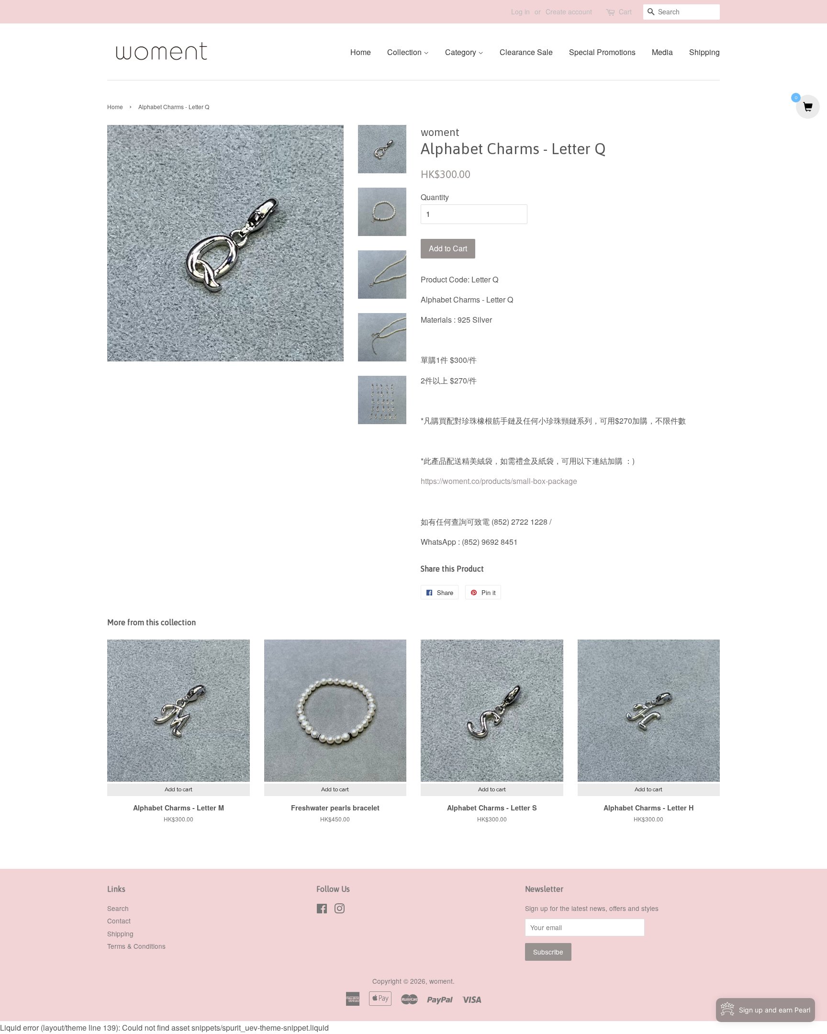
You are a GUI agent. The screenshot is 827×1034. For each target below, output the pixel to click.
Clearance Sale (526, 51)
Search (118, 908)
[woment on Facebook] (321, 910)
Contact (119, 920)
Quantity (435, 196)
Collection (405, 51)
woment (441, 981)
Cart (625, 11)
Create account (569, 11)
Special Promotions (602, 51)
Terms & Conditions (136, 946)
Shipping (704, 51)
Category (461, 51)
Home (360, 51)
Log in (520, 11)
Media (662, 51)
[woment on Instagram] (339, 910)
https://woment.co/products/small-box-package (499, 480)
